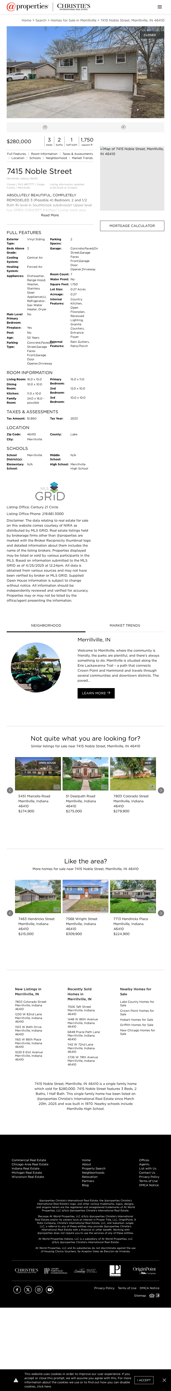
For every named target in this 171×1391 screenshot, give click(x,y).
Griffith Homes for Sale (136, 1025)
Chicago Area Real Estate (30, 1164)
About (86, 1164)
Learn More (94, 693)
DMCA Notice (149, 1185)
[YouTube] (49, 1292)
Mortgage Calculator (132, 226)
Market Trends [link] (82, 158)
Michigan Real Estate (27, 1172)
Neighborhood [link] (57, 158)
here (47, 1386)
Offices (144, 1160)
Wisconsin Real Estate (28, 1176)
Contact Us (147, 1172)
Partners (88, 1181)
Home (86, 1160)
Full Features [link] (17, 153)
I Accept (144, 1380)
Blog (85, 1185)
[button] (132, 178)
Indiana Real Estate (25, 1168)
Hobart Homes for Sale (136, 1019)
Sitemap (140, 1295)
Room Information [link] (44, 153)
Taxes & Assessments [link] (78, 153)
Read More (50, 215)
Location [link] (18, 158)
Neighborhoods (93, 1172)
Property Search (94, 1168)
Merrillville (24, 187)
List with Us (147, 1168)
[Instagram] (39, 1292)
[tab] (46, 626)
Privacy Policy (149, 1176)
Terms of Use (148, 1181)
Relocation (90, 1176)
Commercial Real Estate (29, 1160)
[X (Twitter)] (28, 1292)
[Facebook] (17, 1292)
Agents (144, 1164)
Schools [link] (35, 158)
